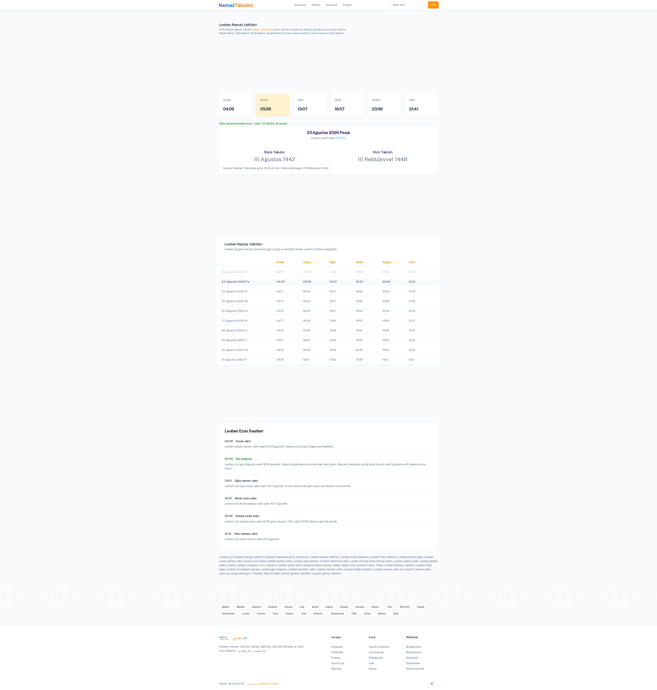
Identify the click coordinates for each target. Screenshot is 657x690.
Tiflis (354, 613)
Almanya (337, 646)
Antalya (359, 607)
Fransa (335, 657)
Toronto (261, 613)
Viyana (420, 607)
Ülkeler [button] (316, 4)
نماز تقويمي (252, 683)
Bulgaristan (413, 646)
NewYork (405, 607)
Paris (275, 613)
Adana (329, 607)
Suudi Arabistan (379, 646)
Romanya (412, 657)
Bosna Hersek (415, 668)
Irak (371, 663)
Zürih (395, 613)
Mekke (225, 607)
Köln (389, 607)
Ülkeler (275, 683)
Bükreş (382, 613)
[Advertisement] (324, 64)
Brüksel (318, 613)
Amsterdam (228, 613)
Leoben (256, 29)
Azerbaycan (376, 652)
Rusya (373, 668)
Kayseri (344, 607)
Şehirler (265, 683)
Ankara (288, 607)
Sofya (367, 613)
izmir (302, 607)
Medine (241, 607)
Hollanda (337, 652)
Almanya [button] (331, 4)
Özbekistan (376, 657)
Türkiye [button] (347, 4)
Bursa (315, 607)
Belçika (336, 668)
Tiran (304, 613)
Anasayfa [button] (300, 4)
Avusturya (266, 29)
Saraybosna (337, 613)
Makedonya (413, 652)
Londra (245, 613)
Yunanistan (413, 663)
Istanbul (256, 607)
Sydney (290, 613)
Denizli (375, 607)
